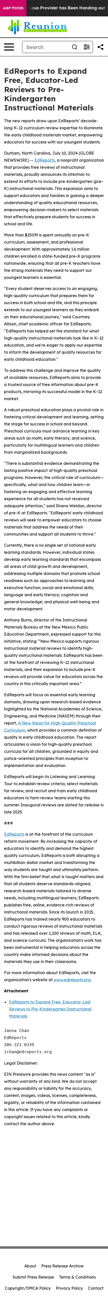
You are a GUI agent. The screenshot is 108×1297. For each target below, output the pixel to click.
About (30, 1265)
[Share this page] (100, 47)
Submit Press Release (33, 1277)
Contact (95, 1288)
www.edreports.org (72, 979)
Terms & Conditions (77, 1277)
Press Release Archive (62, 1265)
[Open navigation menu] (9, 47)
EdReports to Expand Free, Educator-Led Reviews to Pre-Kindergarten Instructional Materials (50, 1009)
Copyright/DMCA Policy (28, 1288)
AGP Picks (13, 8)
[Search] (75, 47)
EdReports (44, 160)
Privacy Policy (69, 1288)
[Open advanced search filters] (87, 47)
